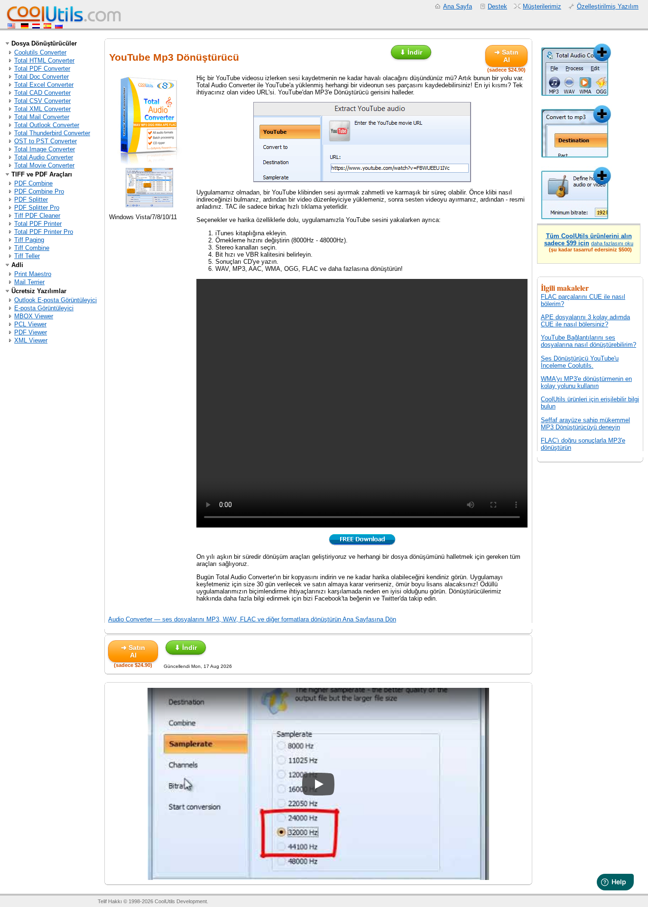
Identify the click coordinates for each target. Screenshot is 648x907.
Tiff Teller (27, 255)
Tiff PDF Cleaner (37, 215)
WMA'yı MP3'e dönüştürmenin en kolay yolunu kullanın (586, 382)
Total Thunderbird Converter (52, 133)
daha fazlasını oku (612, 243)
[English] (12, 26)
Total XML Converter (42, 108)
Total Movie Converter (44, 165)
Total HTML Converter (44, 60)
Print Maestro (32, 274)
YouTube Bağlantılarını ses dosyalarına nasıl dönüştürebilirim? (588, 341)
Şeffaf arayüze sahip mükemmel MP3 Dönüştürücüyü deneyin (585, 423)
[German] (24, 26)
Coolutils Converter (40, 52)
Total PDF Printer (38, 223)
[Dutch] (36, 26)
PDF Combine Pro (39, 191)
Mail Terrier (29, 282)
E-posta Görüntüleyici (44, 308)
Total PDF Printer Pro (43, 231)
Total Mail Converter (41, 116)
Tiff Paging (29, 239)
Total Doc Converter (41, 76)
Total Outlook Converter (46, 125)
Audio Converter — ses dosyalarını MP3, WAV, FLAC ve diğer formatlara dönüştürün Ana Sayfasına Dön (252, 619)
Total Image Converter (44, 149)
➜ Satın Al (506, 56)
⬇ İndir (411, 52)
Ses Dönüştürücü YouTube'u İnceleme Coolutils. (580, 362)
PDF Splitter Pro (36, 207)
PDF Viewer (30, 332)
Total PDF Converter (42, 68)
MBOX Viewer (33, 316)
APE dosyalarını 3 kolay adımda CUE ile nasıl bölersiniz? (585, 321)
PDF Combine (33, 183)
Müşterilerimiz (542, 6)
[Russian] (59, 26)
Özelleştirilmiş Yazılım (608, 6)
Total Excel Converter (44, 84)
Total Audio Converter (43, 157)
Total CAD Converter (42, 92)
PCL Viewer (30, 324)
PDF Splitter (31, 199)
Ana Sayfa (457, 6)
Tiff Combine (31, 247)
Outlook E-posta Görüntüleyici (55, 300)
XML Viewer (30, 340)
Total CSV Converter (42, 100)
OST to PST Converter (45, 141)
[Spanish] (47, 26)
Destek (497, 6)
